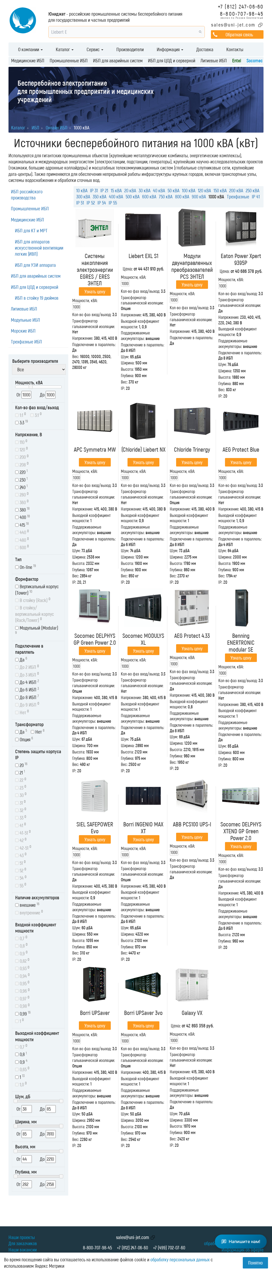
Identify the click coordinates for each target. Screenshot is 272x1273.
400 (24, 517)
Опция (26, 739)
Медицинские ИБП (27, 60)
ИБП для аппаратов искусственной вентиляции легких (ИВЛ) (39, 248)
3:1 (38, 414)
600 (24, 547)
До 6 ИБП (29, 689)
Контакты (234, 49)
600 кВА (149, 196)
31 (22, 802)
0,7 (23, 938)
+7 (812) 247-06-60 (241, 6)
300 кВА (83, 196)
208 (24, 464)
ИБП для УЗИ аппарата (35, 265)
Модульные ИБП (25, 320)
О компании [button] (29, 49)
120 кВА (204, 190)
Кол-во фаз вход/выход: (91, 314)
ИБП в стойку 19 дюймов (36, 298)
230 (23, 479)
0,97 (24, 998)
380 (24, 509)
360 (24, 502)
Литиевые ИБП (214, 60)
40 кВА (159, 190)
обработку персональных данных (180, 1259)
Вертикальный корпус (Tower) (37, 589)
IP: (123, 388)
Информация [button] (169, 49)
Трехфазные (238, 196)
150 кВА (220, 190)
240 (23, 486)
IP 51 (80, 203)
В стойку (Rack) (34, 599)
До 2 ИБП (29, 667)
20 (23, 764)
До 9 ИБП (29, 704)
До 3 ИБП (29, 674)
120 (23, 449)
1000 (76, 306)
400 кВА (116, 196)
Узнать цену (94, 291)
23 (22, 787)
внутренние (31, 912)
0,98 (24, 1005)
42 (23, 840)
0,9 (23, 953)
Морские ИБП (23, 331)
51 (22, 862)
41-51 (25, 832)
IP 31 (94, 190)
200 (24, 457)
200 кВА (236, 190)
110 (23, 441)
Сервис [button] (94, 49)
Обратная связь (239, 34)
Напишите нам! (244, 1241)
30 (23, 794)
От (19, 395)
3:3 (23, 422)
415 (24, 524)
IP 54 (101, 203)
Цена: (128, 269)
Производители (130, 49)
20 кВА (130, 190)
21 (22, 772)
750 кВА (165, 196)
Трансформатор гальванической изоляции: (142, 300)
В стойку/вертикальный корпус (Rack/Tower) (34, 614)
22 (22, 780)
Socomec (254, 60)
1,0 (23, 1084)
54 (23, 877)
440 (24, 532)
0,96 (24, 990)
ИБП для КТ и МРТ (31, 230)
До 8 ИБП (29, 697)
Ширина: (127, 362)
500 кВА (132, 196)
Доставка (204, 49)
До (43, 395)
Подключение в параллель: (94, 344)
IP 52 (91, 203)
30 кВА (144, 190)
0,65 (24, 1069)
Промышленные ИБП (69, 60)
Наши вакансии (22, 1250)
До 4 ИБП (29, 681)
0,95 (24, 983)
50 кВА (173, 190)
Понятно (255, 1263)
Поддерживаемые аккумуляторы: (135, 335)
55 (22, 885)
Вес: (75, 356)
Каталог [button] (63, 49)
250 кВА (252, 190)
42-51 (25, 847)
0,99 (25, 1013)
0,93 (24, 968)
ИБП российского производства (26, 194)
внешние (29, 904)
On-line (27, 566)
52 (22, 870)
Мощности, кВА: (84, 300)
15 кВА (116, 190)
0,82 (24, 960)
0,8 (23, 945)
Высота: (127, 369)
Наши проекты (21, 1237)
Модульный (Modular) (36, 630)
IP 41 (256, 196)
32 (22, 809)
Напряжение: (82, 338)
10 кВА (81, 190)
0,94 (24, 975)
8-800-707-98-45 (242, 13)
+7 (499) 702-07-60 (169, 1247)
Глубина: (127, 375)
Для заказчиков (22, 1243)
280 (24, 494)
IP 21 (104, 190)
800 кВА (182, 196)
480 (24, 539)
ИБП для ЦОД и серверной (171, 60)
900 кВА (199, 196)
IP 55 (113, 203)
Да (23, 659)
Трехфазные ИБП (26, 342)
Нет (24, 712)
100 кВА (188, 190)
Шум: (125, 356)
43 (23, 855)
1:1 (22, 414)
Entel (236, 60)
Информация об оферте (243, 1250)
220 (23, 471)
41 (22, 825)
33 (22, 817)
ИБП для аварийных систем (118, 60)
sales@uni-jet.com (233, 25)
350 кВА (99, 196)
